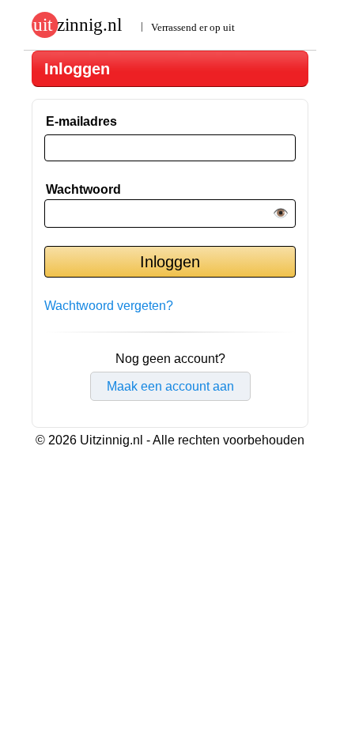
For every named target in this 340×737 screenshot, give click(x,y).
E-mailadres (81, 121)
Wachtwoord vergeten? (108, 305)
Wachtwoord (83, 189)
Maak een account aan (170, 386)
